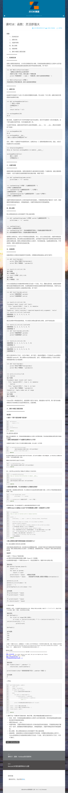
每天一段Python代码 (13, 742)
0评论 (60, 28)
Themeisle (44, 789)
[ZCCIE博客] (34, 7)
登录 (23, 779)
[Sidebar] (4, 16)
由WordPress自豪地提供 (27, 789)
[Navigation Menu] (63, 16)
